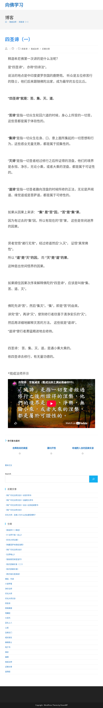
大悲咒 (7, 618)
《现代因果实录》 (12, 569)
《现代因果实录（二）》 (14, 564)
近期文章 (46, 48)
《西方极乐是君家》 (13, 574)
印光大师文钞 (10, 598)
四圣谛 (24, 48)
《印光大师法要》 (12, 540)
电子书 (7, 647)
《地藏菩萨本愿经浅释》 (14, 544)
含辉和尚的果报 (19, 448)
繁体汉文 (8, 465)
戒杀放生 (8, 637)
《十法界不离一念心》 (14, 535)
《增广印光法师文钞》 (14, 510)
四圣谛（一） (24, 22)
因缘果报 (8, 608)
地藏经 (7, 613)
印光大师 (8, 593)
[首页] (6, 22)
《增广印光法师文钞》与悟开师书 (18, 495)
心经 (7, 627)
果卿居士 (8, 642)
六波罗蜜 (8, 583)
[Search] (93, 479)
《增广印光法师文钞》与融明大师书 (19, 500)
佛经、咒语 (9, 579)
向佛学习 (14, 5)
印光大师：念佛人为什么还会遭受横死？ (20, 515)
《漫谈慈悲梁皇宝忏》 (14, 559)
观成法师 (35, 48)
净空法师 (8, 588)
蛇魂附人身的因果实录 (83, 448)
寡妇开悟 (51, 448)
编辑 (7, 657)
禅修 (7, 652)
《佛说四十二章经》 (13, 530)
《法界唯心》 (10, 554)
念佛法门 (8, 632)
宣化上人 (8, 622)
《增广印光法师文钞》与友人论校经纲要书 (21, 505)
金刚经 (7, 671)
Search (8, 474)
